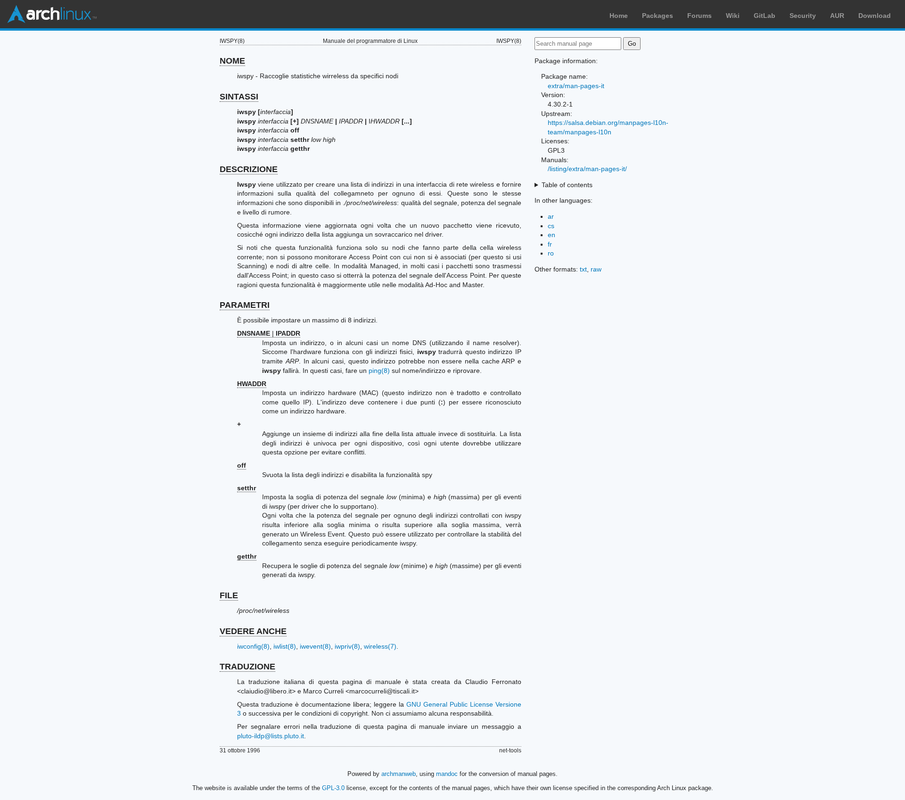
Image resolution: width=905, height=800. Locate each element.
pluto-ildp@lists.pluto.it (270, 736)
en (551, 235)
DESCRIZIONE (249, 169)
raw (596, 269)
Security (803, 15)
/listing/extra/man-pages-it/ (587, 169)
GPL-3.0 (333, 788)
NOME (232, 61)
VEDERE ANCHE (253, 631)
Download (874, 15)
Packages (657, 15)
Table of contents (567, 185)
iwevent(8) (315, 646)
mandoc (447, 773)
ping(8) (379, 370)
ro (551, 253)
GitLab (764, 15)
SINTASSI (239, 96)
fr (550, 244)
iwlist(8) (284, 646)
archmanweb (398, 773)
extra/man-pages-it (576, 86)
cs (551, 226)
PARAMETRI (245, 305)
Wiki (733, 15)
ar (551, 216)
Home (618, 15)
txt (583, 269)
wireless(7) (380, 646)
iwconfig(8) (253, 646)
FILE (229, 595)
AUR (837, 15)
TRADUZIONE (247, 666)
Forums (699, 15)
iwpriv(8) (347, 646)
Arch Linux (52, 14)
